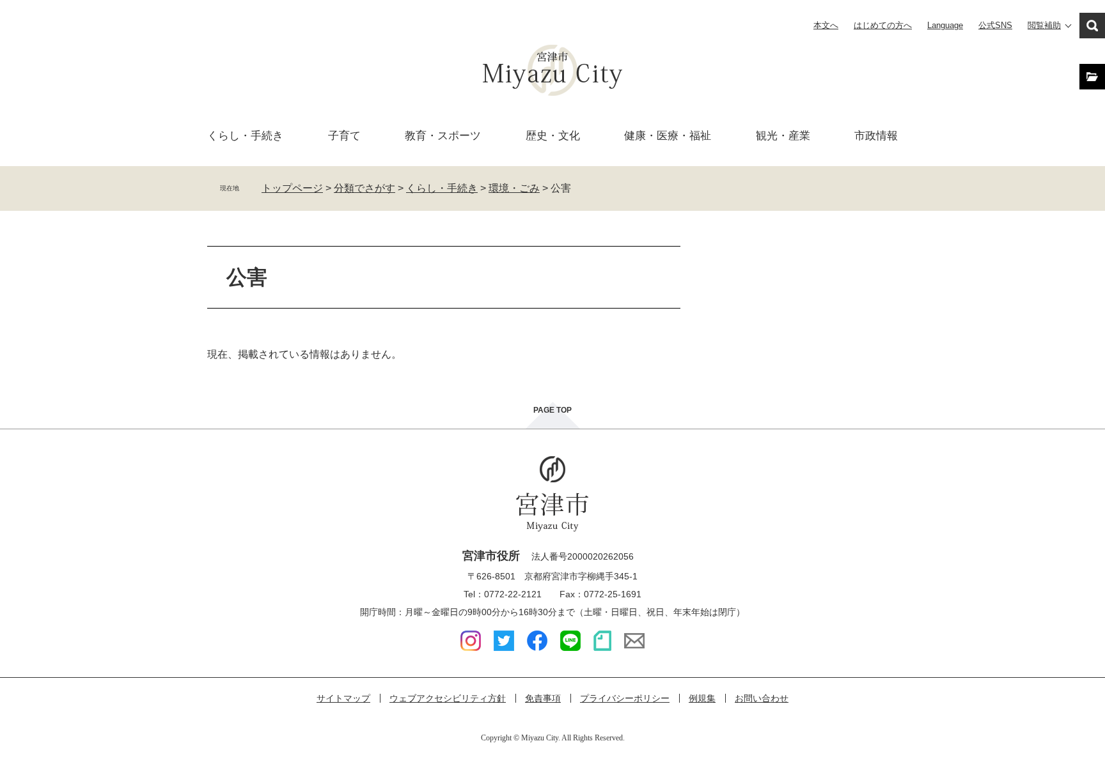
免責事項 (543, 698)
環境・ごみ (514, 188)
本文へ (825, 25)
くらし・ (245, 136)
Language (945, 25)
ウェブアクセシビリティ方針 (447, 698)
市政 (876, 136)
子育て (344, 136)
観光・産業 (783, 136)
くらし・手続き (442, 188)
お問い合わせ (761, 698)
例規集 (702, 698)
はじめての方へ (883, 25)
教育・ (443, 136)
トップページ (292, 188)
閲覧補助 (1044, 25)
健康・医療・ (667, 136)
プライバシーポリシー (625, 698)
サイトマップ (343, 698)
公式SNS (995, 25)
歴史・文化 (553, 136)
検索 (1092, 25)
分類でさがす (364, 188)
